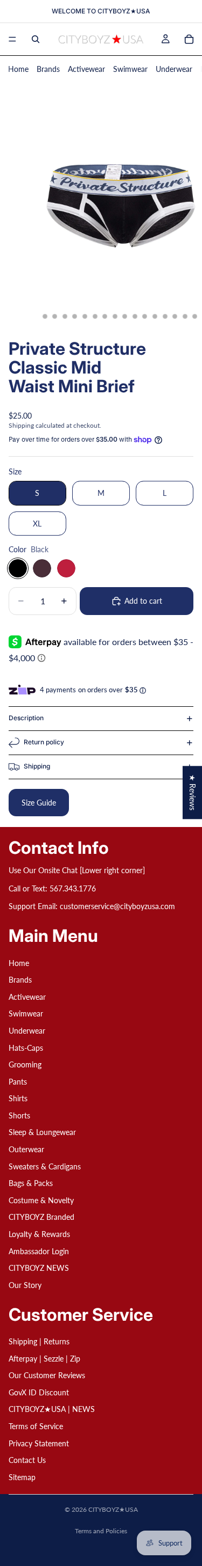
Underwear (174, 69)
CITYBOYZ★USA (113, 1509)
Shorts (19, 1115)
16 (185, 316)
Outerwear (26, 1149)
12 (145, 316)
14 (165, 316)
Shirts (18, 1098)
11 (135, 316)
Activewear (86, 69)
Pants (18, 1081)
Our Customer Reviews (47, 1375)
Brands (48, 69)
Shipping (37, 766)
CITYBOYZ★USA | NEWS (52, 1409)
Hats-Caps (26, 1047)
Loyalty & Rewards (39, 1234)
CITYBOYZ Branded (41, 1217)
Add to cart (143, 600)
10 (125, 316)
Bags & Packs (31, 1183)
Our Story (25, 1285)
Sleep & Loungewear (42, 1132)
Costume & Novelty (41, 1200)
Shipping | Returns (39, 1341)
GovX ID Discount (39, 1392)
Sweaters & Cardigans (45, 1166)
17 (195, 316)
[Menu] (12, 39)
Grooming (25, 1064)
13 (155, 316)
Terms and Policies (101, 1531)
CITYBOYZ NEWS (39, 1268)
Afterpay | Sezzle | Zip (44, 1358)
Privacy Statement (39, 1443)
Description (26, 718)
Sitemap (22, 1477)
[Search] (35, 39)
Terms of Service (36, 1426)
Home (18, 69)
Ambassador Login (39, 1251)
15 (175, 316)
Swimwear (130, 69)
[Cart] (189, 39)
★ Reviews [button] (192, 792)
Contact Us (27, 1460)
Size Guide (39, 802)
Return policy (44, 742)
